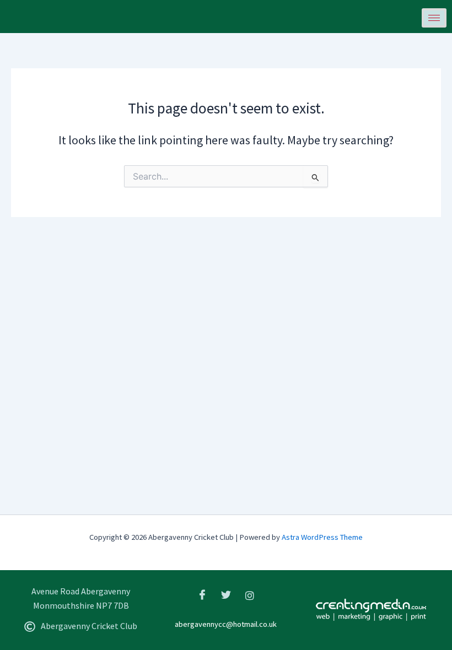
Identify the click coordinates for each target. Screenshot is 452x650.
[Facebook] (202, 595)
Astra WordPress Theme (322, 537)
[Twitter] (226, 595)
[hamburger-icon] (434, 18)
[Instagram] (249, 595)
